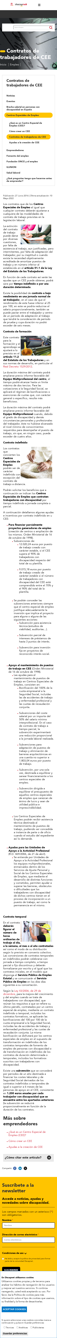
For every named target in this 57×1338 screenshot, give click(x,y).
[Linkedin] (20, 1168)
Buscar (7, 27)
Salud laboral (13, 172)
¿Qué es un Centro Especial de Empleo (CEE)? (25, 124)
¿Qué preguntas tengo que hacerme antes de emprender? (29, 179)
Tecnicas (10, 1327)
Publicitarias (38, 1327)
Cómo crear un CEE (19, 131)
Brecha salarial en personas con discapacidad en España (23, 108)
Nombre (6, 1220)
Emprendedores (15, 150)
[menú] (38, 5)
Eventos (10, 101)
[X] (25, 1168)
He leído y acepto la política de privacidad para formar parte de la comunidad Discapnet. (27, 1259)
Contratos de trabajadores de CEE (27, 136)
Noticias (10, 95)
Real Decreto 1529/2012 (17, 366)
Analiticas (23, 1327)
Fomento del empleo (17, 155)
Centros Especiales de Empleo (22, 115)
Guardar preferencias (15, 1333)
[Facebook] (14, 1168)
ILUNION (11, 167)
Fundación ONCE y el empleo (22, 161)
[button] (28, 1158)
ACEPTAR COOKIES (14, 1309)
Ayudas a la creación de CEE (24, 142)
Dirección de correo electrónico (19, 1234)
